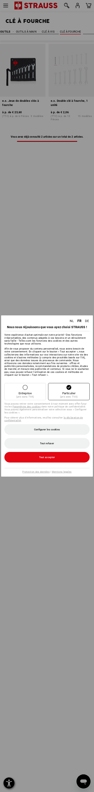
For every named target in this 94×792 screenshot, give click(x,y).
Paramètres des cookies (26, 406)
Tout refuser (47, 443)
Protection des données (36, 471)
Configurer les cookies (47, 429)
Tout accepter (47, 457)
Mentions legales (62, 471)
